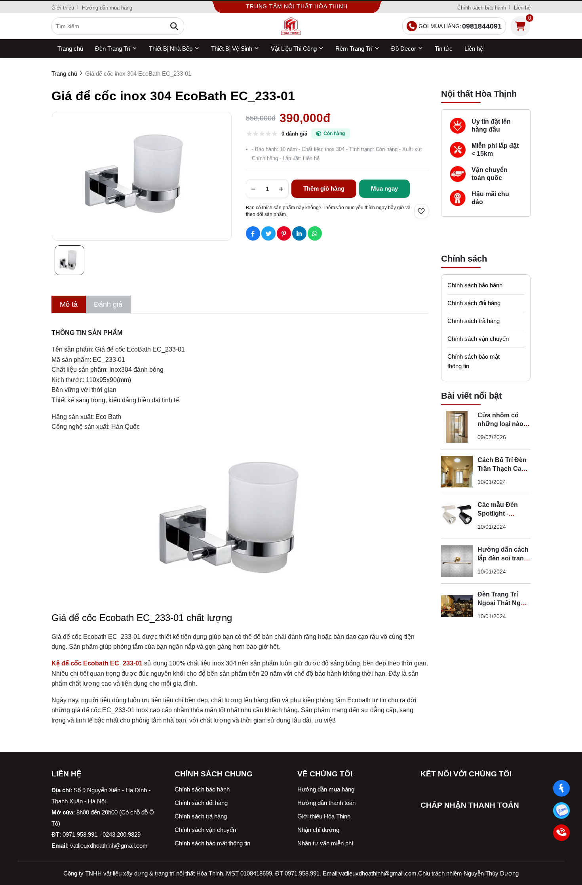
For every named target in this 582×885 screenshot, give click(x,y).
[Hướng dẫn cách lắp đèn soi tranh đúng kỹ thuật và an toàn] (457, 561)
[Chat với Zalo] (561, 810)
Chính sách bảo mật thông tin (473, 361)
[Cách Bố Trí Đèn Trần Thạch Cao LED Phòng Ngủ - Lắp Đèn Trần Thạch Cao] (457, 471)
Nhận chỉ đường (318, 829)
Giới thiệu (62, 8)
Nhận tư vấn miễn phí (325, 843)
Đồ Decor (403, 48)
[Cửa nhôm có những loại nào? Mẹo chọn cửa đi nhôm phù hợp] (457, 427)
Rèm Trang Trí (354, 48)
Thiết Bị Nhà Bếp (170, 48)
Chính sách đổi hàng (473, 303)
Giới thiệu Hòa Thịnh (323, 816)
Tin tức (444, 48)
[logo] (291, 26)
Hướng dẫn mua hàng (107, 8)
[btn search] (174, 26)
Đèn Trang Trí (112, 48)
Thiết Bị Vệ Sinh (231, 48)
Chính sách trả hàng (473, 320)
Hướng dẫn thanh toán (326, 802)
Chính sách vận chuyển (478, 338)
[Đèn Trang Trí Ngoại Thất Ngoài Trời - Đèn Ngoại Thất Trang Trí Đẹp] (457, 606)
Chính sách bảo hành (481, 8)
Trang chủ (70, 48)
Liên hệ (522, 8)
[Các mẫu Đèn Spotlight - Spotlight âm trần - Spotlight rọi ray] (457, 516)
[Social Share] (253, 233)
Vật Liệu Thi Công (294, 48)
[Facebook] (561, 788)
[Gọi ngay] (561, 832)
